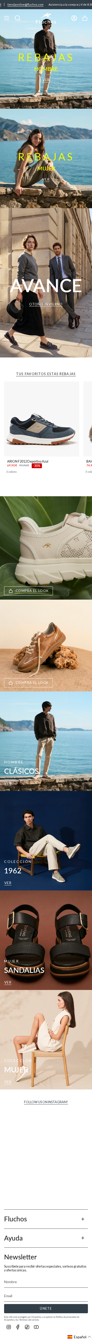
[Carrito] (84, 18)
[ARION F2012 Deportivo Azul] (41, 418)
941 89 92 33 (77, 4)
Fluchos (15, 1219)
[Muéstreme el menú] (7, 18)
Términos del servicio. (29, 1319)
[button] (79, 1337)
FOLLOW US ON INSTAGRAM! (46, 1102)
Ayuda (13, 1238)
